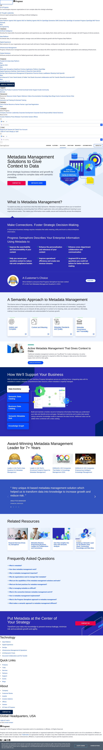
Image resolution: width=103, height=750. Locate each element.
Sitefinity (13, 71)
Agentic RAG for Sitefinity (24, 20)
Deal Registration (19, 105)
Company (3, 108)
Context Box (62, 20)
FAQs (72, 96)
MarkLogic (3, 69)
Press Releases (15, 117)
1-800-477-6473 (5, 131)
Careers (30, 117)
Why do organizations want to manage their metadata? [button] (27, 577)
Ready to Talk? (14, 131)
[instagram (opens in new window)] (7, 740)
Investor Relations (5, 117)
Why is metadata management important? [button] (23, 573)
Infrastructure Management (8, 48)
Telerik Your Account (21, 129)
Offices (35, 117)
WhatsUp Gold (54, 73)
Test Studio (31, 77)
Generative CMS (53, 20)
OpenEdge (42, 69)
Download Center (27, 90)
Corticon (23, 69)
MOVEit (38, 71)
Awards (4, 696)
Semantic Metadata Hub (17, 417)
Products (3, 59)
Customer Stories (65, 96)
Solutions (3, 29)
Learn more (90, 280)
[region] (51, 746)
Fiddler (25, 77)
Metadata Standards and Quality (61, 328)
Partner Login (24, 104)
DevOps (2, 73)
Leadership (15, 113)
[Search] (1, 119)
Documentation (36, 96)
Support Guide (37, 90)
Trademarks (25, 735)
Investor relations (7, 699)
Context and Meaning (39, 327)
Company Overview (6, 113)
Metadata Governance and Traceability (82, 329)
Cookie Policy (24, 746)
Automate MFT (37, 78)
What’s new (70, 145)
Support (2, 88)
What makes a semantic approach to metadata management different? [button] (33, 603)
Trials (4, 667)
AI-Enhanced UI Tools (6, 77)
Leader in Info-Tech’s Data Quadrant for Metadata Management (16, 470)
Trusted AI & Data (5, 61)
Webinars (24, 96)
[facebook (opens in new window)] (1, 740)
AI (1, 5)
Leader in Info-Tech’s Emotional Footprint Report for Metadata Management (40, 470)
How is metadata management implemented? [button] (24, 596)
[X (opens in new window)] (3, 740)
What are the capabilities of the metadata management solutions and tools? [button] (34, 581)
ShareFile (29, 71)
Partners (3, 102)
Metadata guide (37, 183)
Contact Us (98, 145)
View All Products (7, 84)
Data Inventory (15, 389)
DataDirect (17, 69)
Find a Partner (4, 104)
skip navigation (6, 2)
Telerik (19, 71)
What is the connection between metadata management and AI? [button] (30, 592)
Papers (19, 96)
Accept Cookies (81, 745)
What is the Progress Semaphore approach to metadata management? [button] (33, 599)
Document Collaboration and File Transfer (14, 656)
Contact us (6, 712)
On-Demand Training (20, 100)
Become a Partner (14, 104)
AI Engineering (4, 27)
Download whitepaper (35, 362)
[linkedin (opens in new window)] (9, 740)
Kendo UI (23, 71)
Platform (54, 145)
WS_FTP (7, 81)
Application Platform (32, 69)
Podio (34, 71)
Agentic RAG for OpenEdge (40, 20)
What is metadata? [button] (15, 565)
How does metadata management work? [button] (22, 569)
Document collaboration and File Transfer (47, 77)
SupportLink (3, 129)
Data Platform (4, 20)
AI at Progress (4, 7)
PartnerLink (11, 129)
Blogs (53, 96)
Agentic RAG (12, 20)
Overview (48, 145)
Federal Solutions (5, 53)
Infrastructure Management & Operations (20, 73)
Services (2, 92)
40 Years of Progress (8, 707)
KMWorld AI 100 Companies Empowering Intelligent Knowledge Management (84, 470)
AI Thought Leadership (7, 13)
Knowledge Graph (16, 426)
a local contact (8, 722)
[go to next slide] (95, 497)
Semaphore (10, 69)
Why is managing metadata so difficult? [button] (22, 588)
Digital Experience (5, 42)
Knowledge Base (47, 96)
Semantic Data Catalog (15, 398)
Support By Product (6, 90)
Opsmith (2, 24)
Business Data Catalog (15, 407)
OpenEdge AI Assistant (73, 20)
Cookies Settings (95, 745)
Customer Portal (17, 90)
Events (58, 96)
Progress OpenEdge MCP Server (90, 20)
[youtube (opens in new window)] (5, 740)
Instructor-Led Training (7, 100)
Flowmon (36, 73)
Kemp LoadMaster (44, 73)
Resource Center (12, 96)
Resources (3, 94)
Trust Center (24, 117)
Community (45, 90)
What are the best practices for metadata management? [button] (28, 584)
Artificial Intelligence (6, 31)
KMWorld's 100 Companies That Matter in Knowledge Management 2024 (62, 470)
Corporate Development (26, 113)
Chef (6, 73)
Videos (30, 96)
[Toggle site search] (1, 134)
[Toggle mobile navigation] (1, 142)
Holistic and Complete (13, 328)
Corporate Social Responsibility (43, 113)
